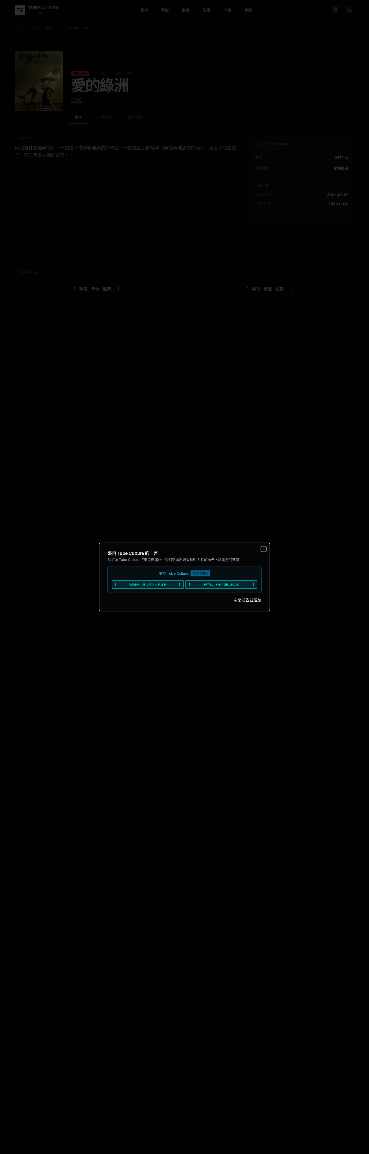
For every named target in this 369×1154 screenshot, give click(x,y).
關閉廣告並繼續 (247, 600)
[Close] (264, 549)
